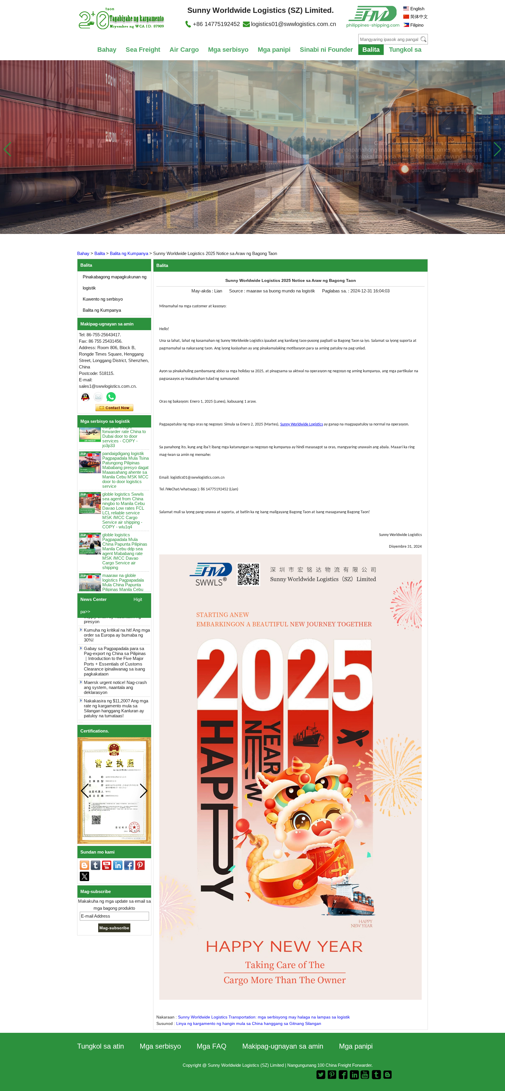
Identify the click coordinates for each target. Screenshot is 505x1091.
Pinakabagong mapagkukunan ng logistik (114, 282)
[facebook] (129, 865)
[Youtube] (106, 865)
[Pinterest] (140, 865)
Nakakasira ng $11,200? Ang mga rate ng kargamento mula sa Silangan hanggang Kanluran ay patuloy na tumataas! (116, 704)
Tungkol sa (405, 49)
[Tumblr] (95, 865)
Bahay (106, 49)
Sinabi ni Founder (326, 49)
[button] (497, 149)
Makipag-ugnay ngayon (114, 408)
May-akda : (202, 290)
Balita (371, 49)
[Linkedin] (117, 865)
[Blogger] (84, 865)
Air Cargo (184, 49)
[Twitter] (84, 876)
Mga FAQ (211, 1046)
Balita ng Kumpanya (129, 253)
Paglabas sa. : (336, 290)
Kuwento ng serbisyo (103, 299)
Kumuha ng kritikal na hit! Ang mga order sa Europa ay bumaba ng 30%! (117, 630)
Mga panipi (274, 49)
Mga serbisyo (228, 49)
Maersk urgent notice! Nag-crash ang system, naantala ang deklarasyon (115, 683)
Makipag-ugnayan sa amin (282, 1046)
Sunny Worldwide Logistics (301, 424)
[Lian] (85, 396)
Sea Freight (143, 49)
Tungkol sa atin (100, 1046)
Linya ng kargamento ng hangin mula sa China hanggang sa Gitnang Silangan (248, 1023)
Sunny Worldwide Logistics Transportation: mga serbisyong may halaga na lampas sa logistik (264, 1017)
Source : (237, 290)
